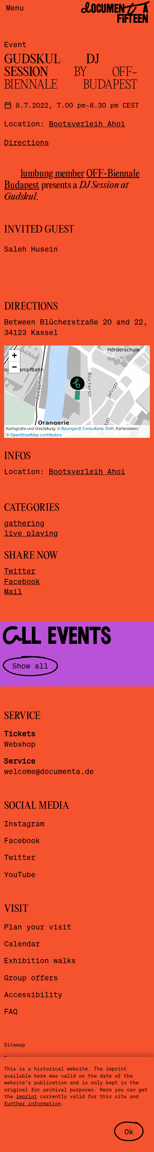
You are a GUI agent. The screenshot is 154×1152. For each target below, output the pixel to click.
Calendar (22, 943)
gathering (24, 523)
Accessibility (33, 994)
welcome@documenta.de (49, 771)
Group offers (31, 977)
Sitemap (14, 1044)
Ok (128, 1131)
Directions (26, 142)
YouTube (20, 874)
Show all (30, 665)
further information (32, 1103)
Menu (15, 7)
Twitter (20, 570)
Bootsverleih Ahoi (87, 123)
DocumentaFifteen (114, 13)
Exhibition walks (40, 960)
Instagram (24, 823)
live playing (31, 533)
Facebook (22, 581)
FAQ (11, 1011)
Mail (13, 591)
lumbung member (52, 174)
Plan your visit (37, 926)
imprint (26, 1096)
